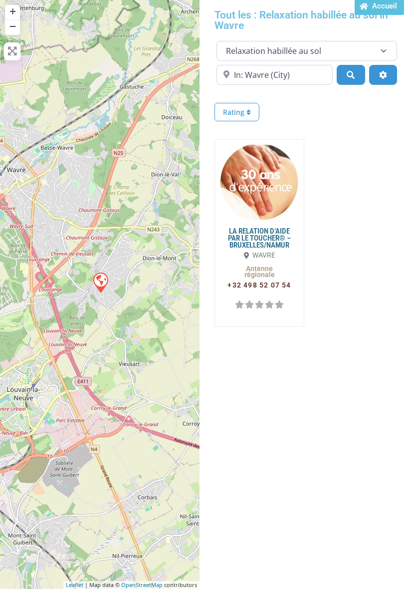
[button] (259, 272)
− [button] (12, 26)
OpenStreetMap (142, 585)
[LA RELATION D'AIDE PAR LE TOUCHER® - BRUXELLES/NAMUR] (100, 282)
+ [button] (12, 11)
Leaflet (74, 585)
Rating (234, 112)
